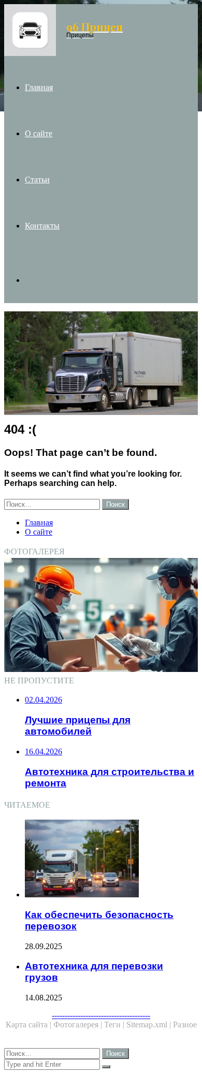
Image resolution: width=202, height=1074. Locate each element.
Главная (39, 87)
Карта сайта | (29, 1024)
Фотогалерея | (78, 1024)
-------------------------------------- (101, 1015)
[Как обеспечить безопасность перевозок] (111, 859)
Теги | (115, 1024)
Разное (185, 1024)
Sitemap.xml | (149, 1024)
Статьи (37, 179)
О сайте (38, 133)
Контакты (42, 225)
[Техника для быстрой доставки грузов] (101, 616)
